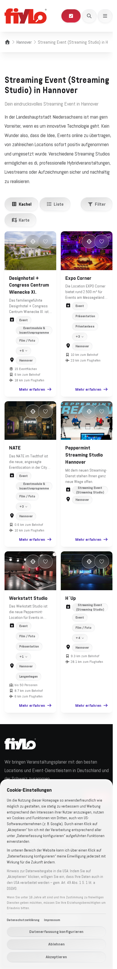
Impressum (52, 920)
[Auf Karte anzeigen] (33, 241)
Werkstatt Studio (28, 603)
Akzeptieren (56, 957)
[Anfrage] (71, 16)
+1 (21, 662)
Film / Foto (27, 340)
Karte (24, 220)
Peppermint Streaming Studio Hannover (82, 462)
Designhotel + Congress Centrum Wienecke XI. (29, 285)
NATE (15, 454)
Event (23, 320)
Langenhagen (28, 682)
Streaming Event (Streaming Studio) (87, 497)
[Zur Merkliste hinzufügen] (45, 241)
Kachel (25, 204)
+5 (21, 359)
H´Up (68, 603)
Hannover (24, 42)
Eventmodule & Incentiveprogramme (34, 330)
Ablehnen (56, 944)
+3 (76, 345)
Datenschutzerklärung (23, 920)
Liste (59, 204)
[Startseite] (7, 42)
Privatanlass (83, 335)
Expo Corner (76, 286)
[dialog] (56, 874)
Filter (100, 204)
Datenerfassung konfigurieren (56, 932)
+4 (76, 643)
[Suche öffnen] (89, 16)
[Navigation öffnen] (105, 16)
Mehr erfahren (30, 398)
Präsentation (83, 325)
